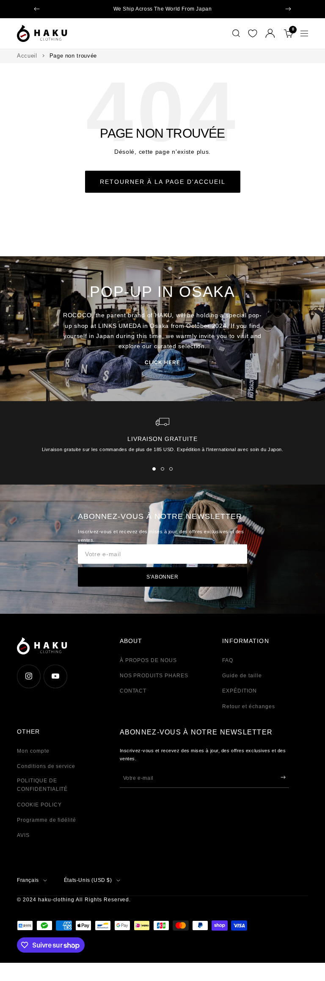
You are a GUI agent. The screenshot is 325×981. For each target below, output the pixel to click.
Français (28, 880)
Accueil (27, 56)
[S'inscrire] (283, 777)
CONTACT (133, 691)
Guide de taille (242, 676)
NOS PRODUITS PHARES (154, 676)
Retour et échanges (248, 706)
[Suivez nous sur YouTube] (55, 676)
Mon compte (33, 751)
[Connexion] (270, 33)
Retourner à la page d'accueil (163, 181)
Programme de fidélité (46, 820)
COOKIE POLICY (39, 805)
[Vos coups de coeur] (252, 33)
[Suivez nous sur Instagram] (28, 676)
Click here (162, 363)
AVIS (23, 835)
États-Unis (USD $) (88, 880)
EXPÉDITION (239, 691)
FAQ (227, 660)
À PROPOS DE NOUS (148, 660)
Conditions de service (46, 766)
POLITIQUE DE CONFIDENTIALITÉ (42, 785)
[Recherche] (236, 33)
